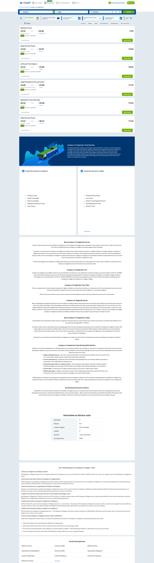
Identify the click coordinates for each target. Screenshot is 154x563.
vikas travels (31, 206)
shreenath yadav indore (93, 195)
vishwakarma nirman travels (36, 203)
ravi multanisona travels (93, 203)
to (27, 546)
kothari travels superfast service (96, 201)
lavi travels (89, 198)
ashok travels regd (33, 198)
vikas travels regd (33, 201)
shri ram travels (32, 195)
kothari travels (90, 206)
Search (128, 12)
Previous (20, 18)
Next (130, 18)
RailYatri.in (24, 491)
